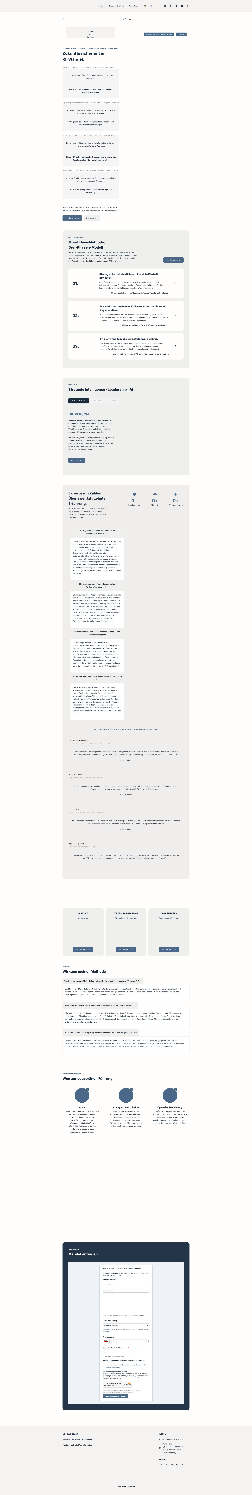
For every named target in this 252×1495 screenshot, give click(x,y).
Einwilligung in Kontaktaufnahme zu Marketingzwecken (123, 1360)
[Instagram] (176, 6)
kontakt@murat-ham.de (172, 1439)
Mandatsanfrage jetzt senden (115, 1396)
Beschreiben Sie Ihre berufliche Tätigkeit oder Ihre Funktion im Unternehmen (123, 1315)
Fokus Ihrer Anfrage (110, 1321)
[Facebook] (171, 6)
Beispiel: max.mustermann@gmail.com (113, 1356)
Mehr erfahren (126, 760)
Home (102, 6)
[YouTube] (182, 6)
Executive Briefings (116, 6)
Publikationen (134, 6)
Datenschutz (121, 1487)
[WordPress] (188, 6)
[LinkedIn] (165, 6)
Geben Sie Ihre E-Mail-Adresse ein (115, 1348)
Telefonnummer (108, 1337)
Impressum (131, 1487)
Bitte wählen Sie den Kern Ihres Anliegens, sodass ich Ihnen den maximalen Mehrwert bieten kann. (126, 1330)
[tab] (78, 400)
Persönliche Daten (110, 1279)
